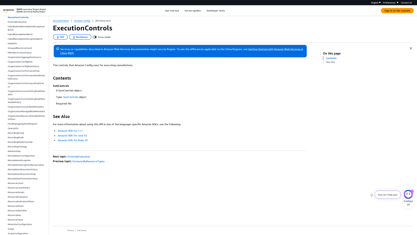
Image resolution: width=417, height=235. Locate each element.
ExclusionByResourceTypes (88, 161)
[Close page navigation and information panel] (411, 48)
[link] (103, 20)
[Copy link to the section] (50, 78)
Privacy (71, 230)
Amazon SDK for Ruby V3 (73, 140)
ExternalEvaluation (79, 156)
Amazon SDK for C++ (70, 130)
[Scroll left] (163, 10)
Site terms (81, 230)
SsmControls (70, 97)
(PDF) (71, 53)
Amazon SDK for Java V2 (72, 135)
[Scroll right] (227, 10)
